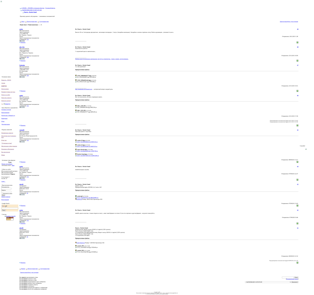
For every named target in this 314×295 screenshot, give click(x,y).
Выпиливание (5, 112)
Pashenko (22, 65)
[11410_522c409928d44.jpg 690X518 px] (86, 142)
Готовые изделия (6, 109)
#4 (297, 166)
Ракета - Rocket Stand (30, 12)
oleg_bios (22, 47)
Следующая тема (44, 21)
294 (28, 75)
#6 (297, 95)
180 (28, 57)
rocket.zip (79, 199)
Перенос (23, 42)
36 (27, 193)
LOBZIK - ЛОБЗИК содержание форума (33, 8)
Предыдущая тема (32, 21)
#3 (297, 184)
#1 (297, 228)
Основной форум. (50, 8)
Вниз (23, 21)
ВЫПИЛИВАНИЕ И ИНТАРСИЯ (32, 10)
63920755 (7, 104)
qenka (21, 29)
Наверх (23, 268)
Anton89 (21, 130)
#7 (297, 65)
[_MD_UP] (297, 42)
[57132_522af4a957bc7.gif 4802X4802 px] (86, 197)
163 (28, 140)
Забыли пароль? (5, 196)
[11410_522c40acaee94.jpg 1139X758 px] (86, 151)
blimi (13, 165)
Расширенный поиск (292, 279)
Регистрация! (5, 199)
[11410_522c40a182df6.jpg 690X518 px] (86, 146)
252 (28, 39)
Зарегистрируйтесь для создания (289, 21)
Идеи (2, 121)
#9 (297, 29)
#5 (297, 130)
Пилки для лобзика (7, 164)
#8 (297, 47)
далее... (3, 181)
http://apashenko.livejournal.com (83, 89)
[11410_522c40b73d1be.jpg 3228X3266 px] (87, 155)
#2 (297, 210)
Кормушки (4, 118)
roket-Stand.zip (81, 242)
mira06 (21, 184)
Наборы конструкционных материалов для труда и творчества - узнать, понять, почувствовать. (101, 59)
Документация (5, 124)
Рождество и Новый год (8, 115)
